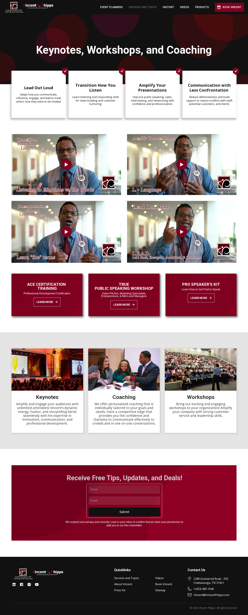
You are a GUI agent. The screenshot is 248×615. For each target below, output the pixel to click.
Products (202, 7)
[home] (29, 7)
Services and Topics (143, 7)
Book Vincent (232, 7)
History (168, 7)
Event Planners (111, 7)
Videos (184, 7)
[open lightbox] (66, 164)
